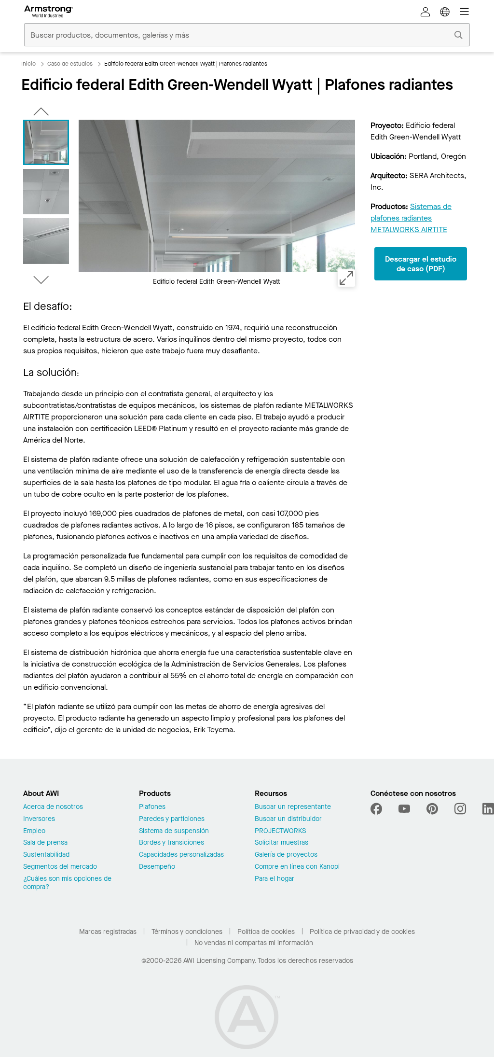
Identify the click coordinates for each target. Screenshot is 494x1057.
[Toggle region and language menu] (445, 11)
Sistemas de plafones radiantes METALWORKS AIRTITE (411, 218)
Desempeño (157, 867)
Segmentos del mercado (60, 867)
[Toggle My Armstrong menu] (425, 11)
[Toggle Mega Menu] (464, 11)
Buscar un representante (293, 807)
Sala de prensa (45, 843)
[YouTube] (404, 809)
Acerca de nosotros (53, 807)
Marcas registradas (108, 931)
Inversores (39, 819)
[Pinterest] (432, 809)
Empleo (34, 831)
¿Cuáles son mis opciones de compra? (67, 883)
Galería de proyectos (286, 855)
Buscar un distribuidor (288, 819)
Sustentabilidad (46, 855)
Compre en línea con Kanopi (297, 867)
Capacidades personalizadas (181, 855)
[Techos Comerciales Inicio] (48, 11)
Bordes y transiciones (171, 843)
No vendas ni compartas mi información (253, 942)
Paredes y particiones (172, 819)
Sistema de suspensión (174, 831)
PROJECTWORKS (280, 831)
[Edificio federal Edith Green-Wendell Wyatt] (46, 142)
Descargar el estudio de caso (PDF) (420, 263)
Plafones (152, 807)
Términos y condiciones (186, 931)
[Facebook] (377, 809)
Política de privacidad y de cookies (362, 931)
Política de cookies (266, 931)
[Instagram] (460, 809)
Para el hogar (274, 879)
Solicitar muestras (281, 843)
